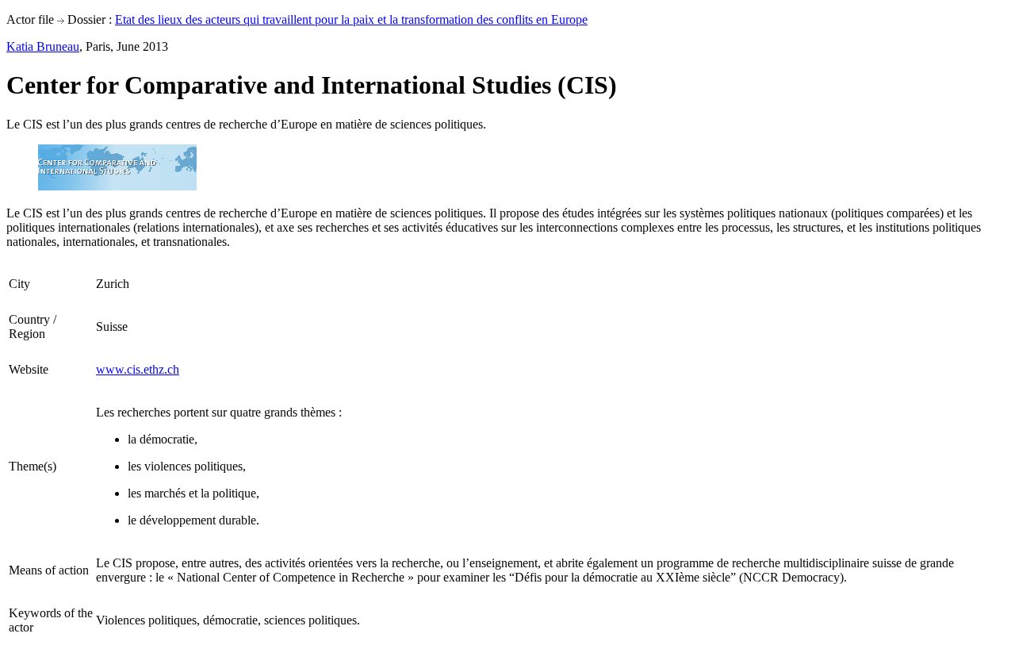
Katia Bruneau (42, 46)
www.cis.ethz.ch (137, 369)
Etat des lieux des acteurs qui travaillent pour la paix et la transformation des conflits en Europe (351, 19)
